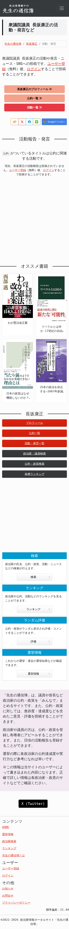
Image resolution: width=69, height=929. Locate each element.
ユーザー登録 (17, 170)
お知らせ (7, 888)
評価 (33, 641)
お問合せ (7, 895)
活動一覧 (32, 107)
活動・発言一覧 (34, 443)
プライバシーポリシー (16, 902)
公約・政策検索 (34, 463)
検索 (33, 577)
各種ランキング (34, 474)
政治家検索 (9, 841)
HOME (5, 827)
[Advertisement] (34, 220)
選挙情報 (33, 673)
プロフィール (34, 423)
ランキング (33, 609)
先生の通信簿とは (13, 855)
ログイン (34, 69)
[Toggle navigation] (62, 8)
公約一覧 (32, 98)
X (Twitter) (33, 804)
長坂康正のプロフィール (32, 89)
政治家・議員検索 (34, 453)
